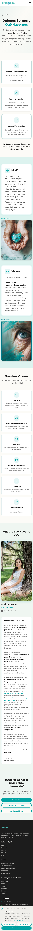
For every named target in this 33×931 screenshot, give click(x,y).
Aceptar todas (16, 928)
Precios (3, 852)
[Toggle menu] (30, 3)
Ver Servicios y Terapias (16, 805)
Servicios (4, 848)
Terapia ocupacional (7, 865)
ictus (14, 693)
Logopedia (4, 870)
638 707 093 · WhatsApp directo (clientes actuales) (16, 905)
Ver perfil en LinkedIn (10, 611)
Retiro (3, 883)
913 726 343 (7, 901)
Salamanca (4, 881)
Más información (18, 920)
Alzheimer (7, 693)
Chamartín (4, 888)
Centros (3, 850)
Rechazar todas (9, 924)
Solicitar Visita (16, 800)
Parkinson (20, 693)
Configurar (25, 924)
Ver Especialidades (16, 811)
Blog (2, 855)
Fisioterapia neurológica (8, 868)
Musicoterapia (5, 873)
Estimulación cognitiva (7, 863)
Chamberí (4, 886)
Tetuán (3, 893)
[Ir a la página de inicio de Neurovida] (8, 3)
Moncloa (3, 891)
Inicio (2, 845)
